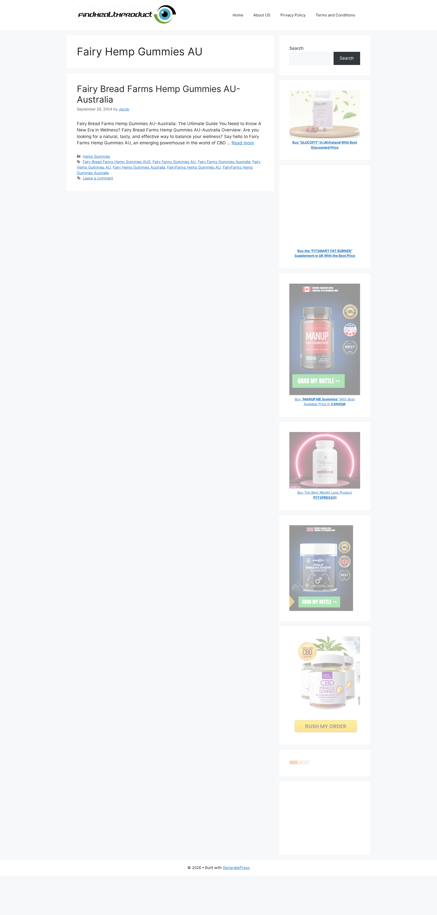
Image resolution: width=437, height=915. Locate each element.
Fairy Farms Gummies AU (174, 161)
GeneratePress (236, 867)
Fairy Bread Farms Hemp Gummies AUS (116, 161)
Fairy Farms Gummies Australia (224, 161)
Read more (243, 142)
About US (261, 15)
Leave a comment (98, 178)
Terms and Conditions (335, 15)
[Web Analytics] (299, 762)
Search (296, 48)
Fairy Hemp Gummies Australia (139, 167)
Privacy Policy (292, 15)
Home (238, 15)
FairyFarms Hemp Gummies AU (194, 167)
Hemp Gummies (96, 156)
